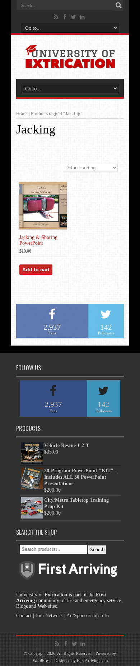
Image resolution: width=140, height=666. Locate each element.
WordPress (42, 660)
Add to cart (36, 269)
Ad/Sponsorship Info (87, 615)
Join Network (49, 615)
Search (97, 549)
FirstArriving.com (92, 660)
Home (22, 113)
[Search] (118, 5)
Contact (24, 615)
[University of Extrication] (70, 63)
